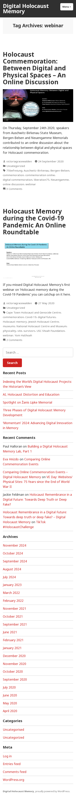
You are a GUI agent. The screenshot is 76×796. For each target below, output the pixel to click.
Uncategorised (13, 729)
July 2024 (9, 577)
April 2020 (10, 711)
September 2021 (15, 624)
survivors (29, 330)
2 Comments (14, 340)
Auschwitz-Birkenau (36, 170)
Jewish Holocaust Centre (43, 321)
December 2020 (14, 656)
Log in (7, 756)
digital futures (47, 317)
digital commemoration (17, 179)
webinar (30, 184)
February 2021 (13, 640)
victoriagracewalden (19, 161)
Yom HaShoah (23, 335)
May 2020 (10, 703)
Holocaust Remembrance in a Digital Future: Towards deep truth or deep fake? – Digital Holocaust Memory (35, 517)
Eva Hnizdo (11, 459)
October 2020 (13, 671)
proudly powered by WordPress (52, 791)
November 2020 (14, 664)
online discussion (13, 184)
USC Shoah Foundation (51, 330)
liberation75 (41, 179)
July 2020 (9, 687)
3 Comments (14, 189)
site (19, 330)
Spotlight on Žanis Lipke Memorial (27, 402)
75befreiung (14, 170)
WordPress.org (13, 780)
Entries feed (12, 764)
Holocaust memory (15, 321)
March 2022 (11, 593)
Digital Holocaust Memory (26, 8)
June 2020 (10, 695)
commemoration (13, 175)
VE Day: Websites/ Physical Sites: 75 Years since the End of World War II (37, 482)
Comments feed (14, 772)
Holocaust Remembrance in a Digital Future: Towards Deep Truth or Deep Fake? (37, 499)
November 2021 (14, 608)
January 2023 (12, 585)
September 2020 (15, 679)
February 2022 (13, 600)
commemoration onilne (40, 175)
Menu (67, 6)
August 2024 (12, 569)
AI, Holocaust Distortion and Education (31, 394)
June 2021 (10, 632)
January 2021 (12, 648)
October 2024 (13, 553)
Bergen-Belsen (59, 170)
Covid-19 (30, 317)
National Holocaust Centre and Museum (41, 326)
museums (9, 326)
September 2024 (15, 561)
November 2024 (14, 545)
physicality (9, 330)
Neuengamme (60, 179)
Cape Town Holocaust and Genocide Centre (33, 312)
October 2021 (13, 616)
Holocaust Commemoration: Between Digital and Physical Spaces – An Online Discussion (34, 68)
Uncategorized (15, 166)
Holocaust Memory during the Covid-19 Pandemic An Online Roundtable (34, 221)
